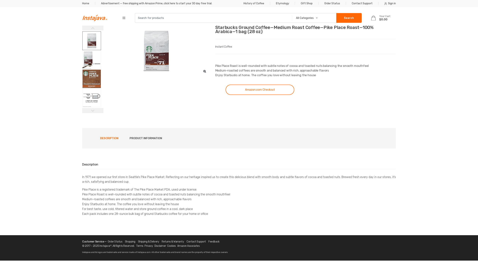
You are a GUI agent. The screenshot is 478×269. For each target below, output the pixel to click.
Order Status (332, 3)
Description (109, 138)
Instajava (105, 246)
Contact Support (362, 3)
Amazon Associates (188, 246)
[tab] (109, 138)
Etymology (282, 3)
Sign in (392, 3)
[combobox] (212, 18)
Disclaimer (160, 246)
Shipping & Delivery (148, 241)
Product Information (146, 138)
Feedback (213, 241)
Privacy (149, 246)
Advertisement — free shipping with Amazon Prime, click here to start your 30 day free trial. (156, 3)
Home (85, 3)
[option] (156, 51)
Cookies (171, 246)
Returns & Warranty (173, 241)
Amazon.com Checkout (260, 89)
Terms (139, 246)
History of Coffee (253, 3)
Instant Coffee (223, 46)
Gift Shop (307, 3)
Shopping (130, 241)
